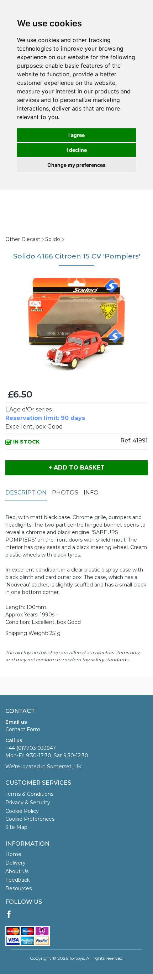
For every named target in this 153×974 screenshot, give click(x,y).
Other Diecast (22, 239)
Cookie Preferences (29, 819)
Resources (18, 888)
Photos (65, 492)
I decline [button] (77, 150)
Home (13, 854)
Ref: (125, 440)
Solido (52, 239)
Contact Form (22, 729)
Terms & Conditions (29, 794)
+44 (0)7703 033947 (30, 748)
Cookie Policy (22, 811)
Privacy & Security (27, 802)
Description (26, 492)
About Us (16, 871)
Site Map (16, 827)
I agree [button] (76, 135)
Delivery (15, 863)
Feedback (17, 880)
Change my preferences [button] (76, 165)
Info (91, 492)
